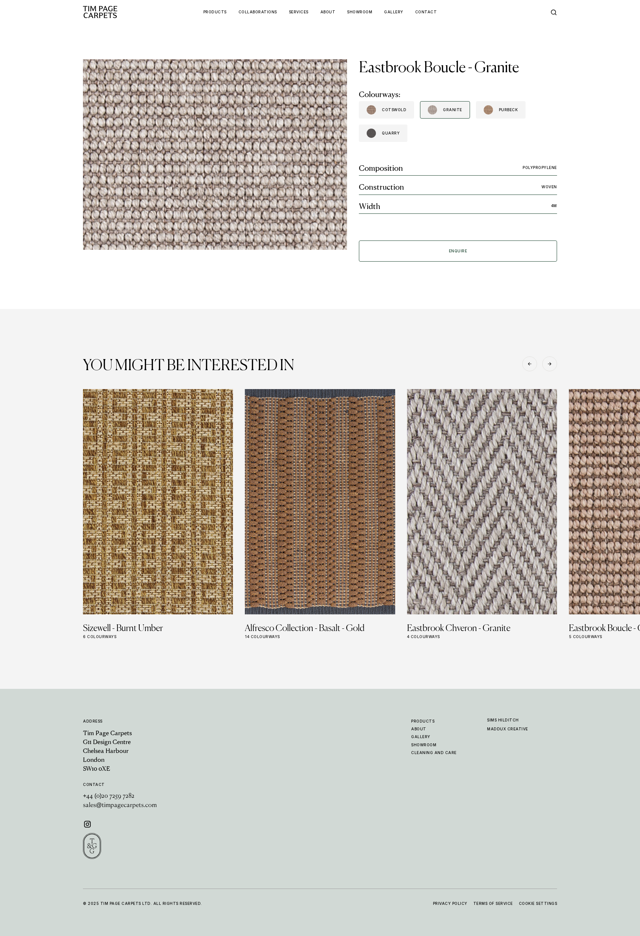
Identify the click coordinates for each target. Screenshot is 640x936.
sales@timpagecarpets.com (120, 806)
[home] (114, 12)
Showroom (423, 745)
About (418, 729)
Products (422, 721)
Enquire (458, 251)
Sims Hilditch (503, 720)
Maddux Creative (507, 729)
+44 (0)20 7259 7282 (108, 796)
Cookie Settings (538, 903)
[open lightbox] (215, 154)
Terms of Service (493, 903)
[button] (529, 363)
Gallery (420, 736)
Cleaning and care (434, 752)
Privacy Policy (450, 903)
